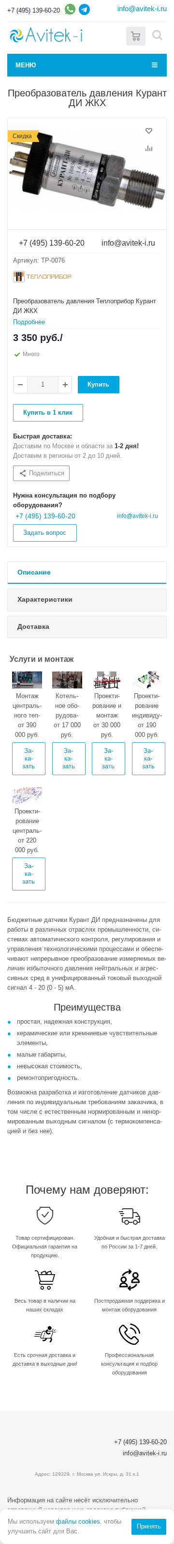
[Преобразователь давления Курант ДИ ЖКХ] (87, 170)
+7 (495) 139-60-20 (33, 10)
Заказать (28, 758)
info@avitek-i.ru (142, 8)
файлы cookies (78, 1521)
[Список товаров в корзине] (135, 35)
